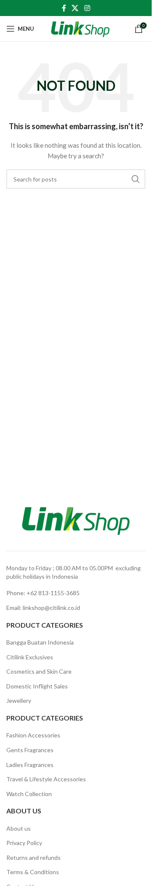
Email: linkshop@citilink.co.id (43, 607)
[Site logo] (80, 28)
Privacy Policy (24, 842)
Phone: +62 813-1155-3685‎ (43, 592)
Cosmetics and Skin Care (39, 671)
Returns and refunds (33, 857)
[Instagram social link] (87, 8)
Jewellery (18, 700)
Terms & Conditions (32, 871)
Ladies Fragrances (30, 764)
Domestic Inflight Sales (37, 686)
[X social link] (75, 8)
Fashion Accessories (33, 735)
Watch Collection (29, 793)
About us (18, 828)
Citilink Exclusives (29, 657)
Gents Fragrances (30, 749)
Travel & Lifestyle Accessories (46, 779)
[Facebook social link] (64, 8)
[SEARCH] (135, 179)
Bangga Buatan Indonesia (40, 642)
